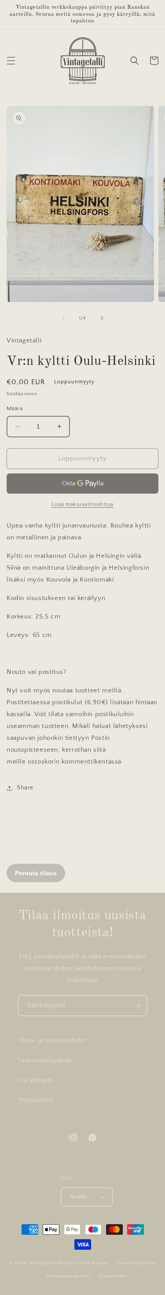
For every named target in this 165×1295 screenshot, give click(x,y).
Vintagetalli (43, 1262)
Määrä (14, 408)
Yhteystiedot (35, 1100)
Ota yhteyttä (35, 1080)
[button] (11, 60)
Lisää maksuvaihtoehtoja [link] (82, 504)
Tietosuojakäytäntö (45, 1060)
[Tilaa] (137, 1005)
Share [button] (25, 787)
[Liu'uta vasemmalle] (63, 318)
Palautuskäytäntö (136, 1263)
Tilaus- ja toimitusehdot (51, 1040)
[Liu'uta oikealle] (102, 318)
